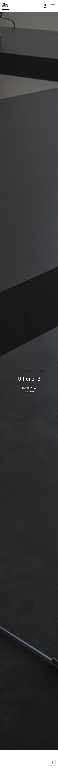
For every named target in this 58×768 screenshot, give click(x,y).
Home (16, 371)
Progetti (27, 371)
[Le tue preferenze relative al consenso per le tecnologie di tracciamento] (52, 762)
